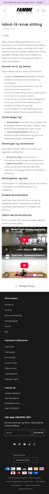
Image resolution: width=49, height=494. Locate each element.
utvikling (23, 478)
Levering (8, 310)
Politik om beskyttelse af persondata (19, 482)
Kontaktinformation (25, 489)
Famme (17, 478)
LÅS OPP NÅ (38, 433)
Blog (6, 332)
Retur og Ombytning (13, 315)
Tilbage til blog (26, 286)
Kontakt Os (9, 305)
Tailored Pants (11, 368)
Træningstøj (10, 352)
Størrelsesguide (11, 321)
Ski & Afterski (10, 357)
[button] (4, 10)
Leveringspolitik (17, 485)
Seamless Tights (11, 379)
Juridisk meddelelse (32, 485)
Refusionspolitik (35, 478)
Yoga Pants (9, 347)
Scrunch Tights (11, 363)
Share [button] (6, 36)
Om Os (8, 326)
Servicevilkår (40, 482)
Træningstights (11, 374)
